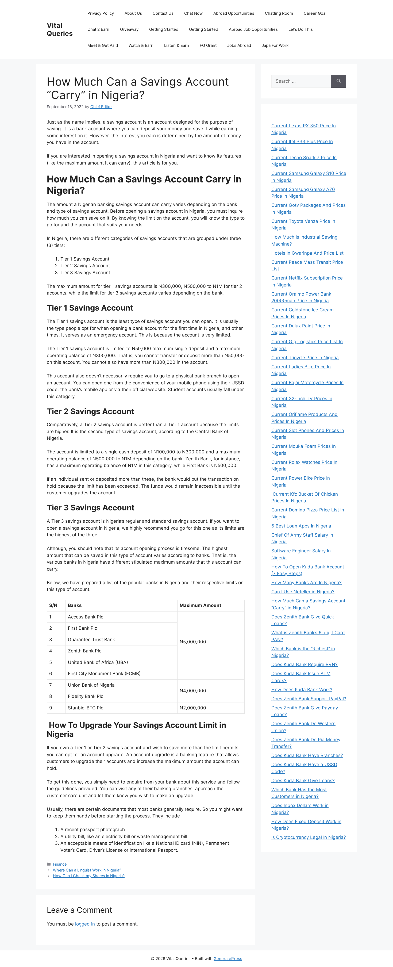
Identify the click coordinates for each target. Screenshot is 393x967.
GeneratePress (228, 958)
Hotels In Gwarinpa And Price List (307, 253)
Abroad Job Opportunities (253, 29)
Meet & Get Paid (102, 45)
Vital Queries (60, 29)
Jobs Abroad (239, 45)
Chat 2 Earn (98, 29)
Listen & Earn (176, 45)
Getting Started (163, 29)
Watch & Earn (141, 45)
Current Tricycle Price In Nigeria (305, 357)
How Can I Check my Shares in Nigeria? (89, 875)
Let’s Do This (300, 29)
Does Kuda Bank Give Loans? (303, 780)
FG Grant (208, 45)
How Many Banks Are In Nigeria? (306, 582)
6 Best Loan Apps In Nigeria (301, 526)
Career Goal (315, 13)
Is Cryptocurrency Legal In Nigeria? (308, 837)
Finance (60, 864)
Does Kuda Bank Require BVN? (304, 664)
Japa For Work (275, 45)
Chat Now (193, 13)
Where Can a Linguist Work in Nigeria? (87, 870)
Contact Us (163, 13)
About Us (133, 13)
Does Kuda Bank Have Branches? (307, 755)
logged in (85, 924)
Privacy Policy (100, 13)
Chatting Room (279, 13)
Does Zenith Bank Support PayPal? (308, 698)
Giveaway (129, 29)
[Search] (338, 81)
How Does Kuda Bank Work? (301, 689)
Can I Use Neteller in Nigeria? (302, 591)
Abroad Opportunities (233, 13)
